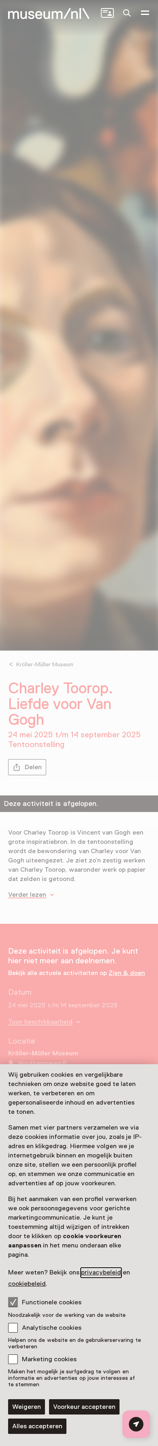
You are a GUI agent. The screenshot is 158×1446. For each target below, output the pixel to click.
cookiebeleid (27, 1283)
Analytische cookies (51, 1327)
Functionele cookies (51, 1302)
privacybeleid (101, 1272)
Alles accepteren (37, 1426)
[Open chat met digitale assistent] (136, 1424)
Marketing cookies (49, 1359)
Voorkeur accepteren (84, 1406)
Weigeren (26, 1406)
